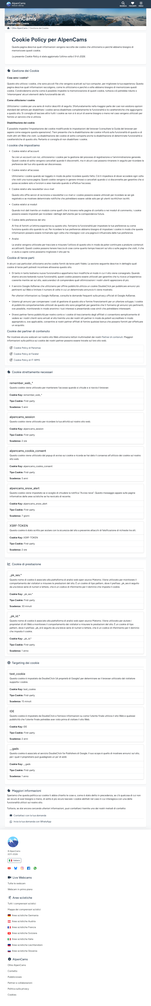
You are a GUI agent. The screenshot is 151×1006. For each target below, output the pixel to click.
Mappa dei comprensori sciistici (24, 909)
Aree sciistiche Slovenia (24, 950)
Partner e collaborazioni (20, 982)
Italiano (16, 860)
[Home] (8, 28)
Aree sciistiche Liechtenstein (27, 945)
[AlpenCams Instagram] (22, 868)
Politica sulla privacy (18, 988)
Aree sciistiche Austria (24, 921)
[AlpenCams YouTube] (9, 868)
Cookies (12, 994)
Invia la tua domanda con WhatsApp (32, 821)
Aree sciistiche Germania (25, 915)
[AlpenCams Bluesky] (15, 868)
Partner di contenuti (112, 337)
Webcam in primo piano (20, 889)
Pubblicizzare (15, 977)
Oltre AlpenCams (20, 28)
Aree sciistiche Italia (22, 939)
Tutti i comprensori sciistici (22, 903)
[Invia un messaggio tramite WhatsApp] (35, 868)
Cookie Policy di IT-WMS (27, 360)
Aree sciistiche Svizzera (24, 933)
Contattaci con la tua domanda (30, 815)
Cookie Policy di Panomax (27, 347)
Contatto (12, 971)
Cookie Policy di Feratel (26, 353)
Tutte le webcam (17, 883)
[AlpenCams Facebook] (28, 868)
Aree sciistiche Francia (24, 927)
